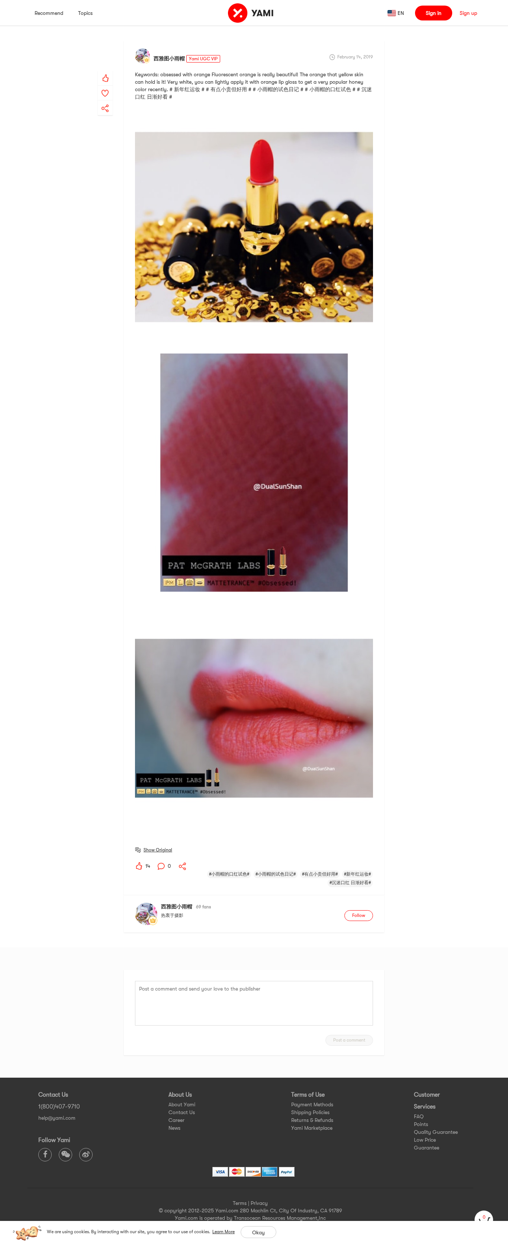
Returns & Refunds (312, 1120)
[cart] (484, 1220)
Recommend (49, 13)
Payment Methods (312, 1104)
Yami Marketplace (311, 1128)
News (174, 1128)
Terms (240, 1203)
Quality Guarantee (436, 1132)
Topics (85, 13)
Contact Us (181, 1112)
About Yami (181, 1104)
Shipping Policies (310, 1112)
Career (176, 1120)
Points (421, 1124)
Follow (358, 915)
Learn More (223, 1231)
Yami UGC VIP (203, 58)
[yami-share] (105, 100)
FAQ (419, 1116)
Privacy (259, 1203)
